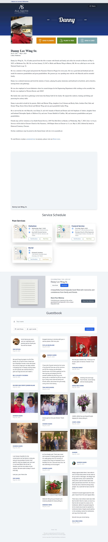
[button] (20, 230)
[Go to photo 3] (24, 442)
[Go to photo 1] (22, 411)
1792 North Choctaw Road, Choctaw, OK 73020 (39, 255)
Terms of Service (59, 534)
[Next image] (36, 403)
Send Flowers (46, 259)
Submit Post (89, 329)
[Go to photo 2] (23, 442)
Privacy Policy (49, 534)
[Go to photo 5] (26, 442)
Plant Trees (45, 239)
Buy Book (64, 285)
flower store (56, 139)
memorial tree (31, 139)
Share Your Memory (88, 301)
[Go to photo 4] (25, 442)
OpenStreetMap (56, 537)
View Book (55, 285)
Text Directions (33, 239)
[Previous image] (12, 403)
